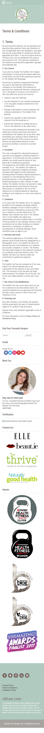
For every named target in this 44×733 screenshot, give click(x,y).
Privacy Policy (31, 316)
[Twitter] (10, 677)
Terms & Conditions (9, 688)
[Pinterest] (16, 677)
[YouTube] (21, 677)
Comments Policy (9, 318)
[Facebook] (5, 677)
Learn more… (7, 408)
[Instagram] (27, 677)
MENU (9, 3)
